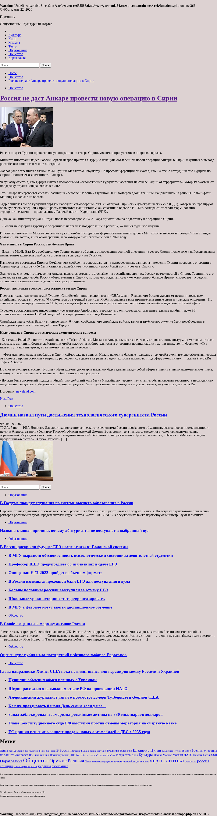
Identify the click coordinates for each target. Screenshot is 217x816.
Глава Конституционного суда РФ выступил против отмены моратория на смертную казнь (92, 723)
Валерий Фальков (80, 751)
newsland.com (25, 391)
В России (63, 750)
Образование (17, 50)
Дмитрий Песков (97, 755)
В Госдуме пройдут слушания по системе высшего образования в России (66, 503)
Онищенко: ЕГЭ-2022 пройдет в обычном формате (55, 572)
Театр (12, 46)
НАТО (188, 754)
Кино (12, 38)
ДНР (72, 754)
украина (44, 766)
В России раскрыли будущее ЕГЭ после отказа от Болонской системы (64, 546)
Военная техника (39, 754)
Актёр (13, 750)
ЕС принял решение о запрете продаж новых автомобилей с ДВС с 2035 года (79, 732)
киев (146, 761)
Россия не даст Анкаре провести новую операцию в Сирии (88, 98)
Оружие (58, 760)
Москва (158, 754)
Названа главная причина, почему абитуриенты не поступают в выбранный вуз (74, 530)
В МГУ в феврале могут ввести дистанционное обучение (60, 607)
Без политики (31, 751)
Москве (167, 754)
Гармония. (7, 16)
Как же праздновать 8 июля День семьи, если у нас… (57, 706)
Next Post (6, 398)
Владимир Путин (147, 750)
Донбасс (111, 755)
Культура (14, 35)
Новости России (201, 754)
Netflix (4, 750)
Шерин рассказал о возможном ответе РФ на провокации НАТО (68, 688)
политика (171, 760)
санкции (6, 766)
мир (153, 761)
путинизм (190, 761)
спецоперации (22, 766)
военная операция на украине (107, 761)
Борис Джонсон (47, 750)
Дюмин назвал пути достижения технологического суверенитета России (83, 415)
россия (203, 761)
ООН (214, 754)
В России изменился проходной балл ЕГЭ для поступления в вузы (69, 581)
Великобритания (98, 750)
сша (34, 766)
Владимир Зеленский (119, 750)
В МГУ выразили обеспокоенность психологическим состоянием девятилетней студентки (90, 555)
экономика (60, 766)
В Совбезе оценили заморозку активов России (42, 623)
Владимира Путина (171, 751)
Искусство (123, 754)
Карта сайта (17, 58)
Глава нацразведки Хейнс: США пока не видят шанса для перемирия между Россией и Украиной (89, 671)
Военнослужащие (59, 754)
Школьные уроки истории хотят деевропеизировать (56, 598)
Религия (76, 760)
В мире (186, 750)
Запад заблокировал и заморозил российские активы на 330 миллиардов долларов (85, 714)
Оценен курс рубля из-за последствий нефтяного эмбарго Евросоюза (63, 655)
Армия (20, 751)
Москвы (178, 754)
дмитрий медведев (132, 761)
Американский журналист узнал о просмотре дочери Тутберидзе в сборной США (83, 697)
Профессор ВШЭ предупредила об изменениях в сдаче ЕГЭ (62, 564)
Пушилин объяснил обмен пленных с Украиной (52, 680)
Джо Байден (81, 755)
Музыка (14, 42)
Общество (15, 54)
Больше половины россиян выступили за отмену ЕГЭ (58, 590)
